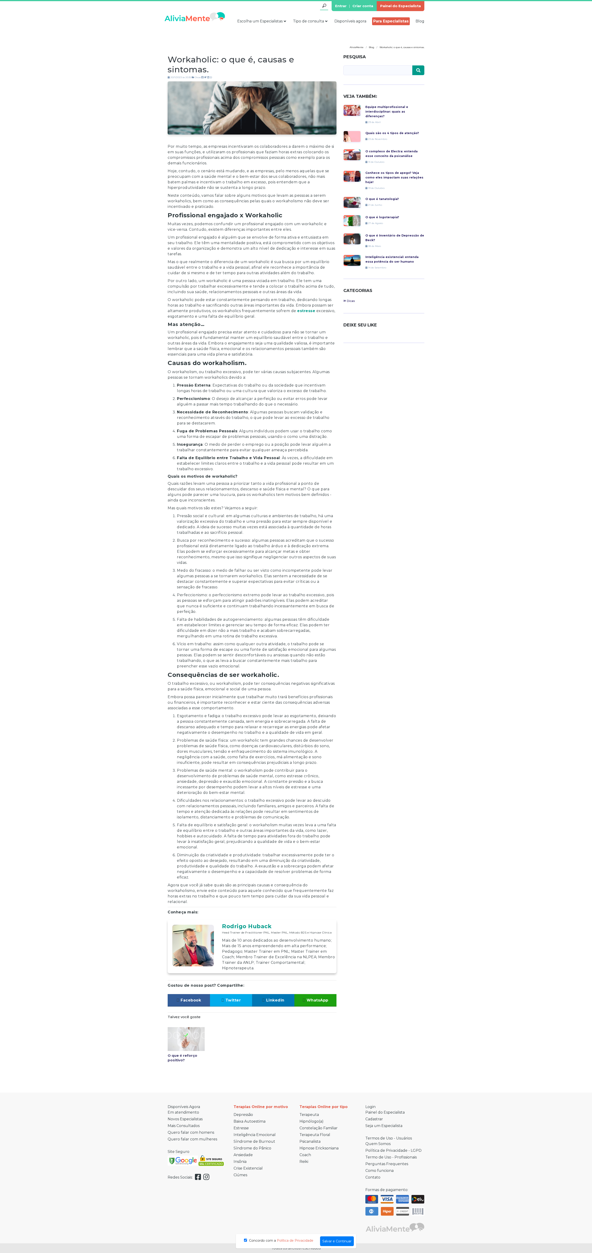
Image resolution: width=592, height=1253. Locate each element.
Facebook (190, 1000)
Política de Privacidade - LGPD (393, 1150)
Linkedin (274, 1000)
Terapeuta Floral (314, 1135)
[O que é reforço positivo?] (186, 1039)
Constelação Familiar (318, 1128)
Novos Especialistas (185, 1119)
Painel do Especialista (400, 6)
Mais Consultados (184, 1126)
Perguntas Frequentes (386, 1164)
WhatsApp (316, 1000)
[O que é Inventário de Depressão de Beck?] (352, 238)
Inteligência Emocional (255, 1135)
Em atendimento (183, 1112)
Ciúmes (240, 1175)
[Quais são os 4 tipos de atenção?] (352, 136)
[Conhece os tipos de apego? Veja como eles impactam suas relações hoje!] (352, 176)
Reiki (303, 1161)
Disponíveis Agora (184, 1107)
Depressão (243, 1114)
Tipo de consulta (308, 21)
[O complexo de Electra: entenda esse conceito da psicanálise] (352, 154)
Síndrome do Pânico (252, 1148)
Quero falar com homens (191, 1132)
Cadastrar (374, 1119)
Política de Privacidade (295, 1240)
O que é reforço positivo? (182, 1057)
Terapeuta (309, 1114)
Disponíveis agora (350, 21)
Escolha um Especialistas (260, 21)
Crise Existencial (248, 1168)
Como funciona (379, 1170)
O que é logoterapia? (382, 217)
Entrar (341, 6)
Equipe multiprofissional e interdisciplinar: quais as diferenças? (386, 111)
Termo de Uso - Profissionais (391, 1157)
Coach (305, 1155)
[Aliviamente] (394, 1227)
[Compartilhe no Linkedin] (208, 77)
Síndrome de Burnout (254, 1141)
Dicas (198, 77)
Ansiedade (243, 1155)
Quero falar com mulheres (192, 1139)
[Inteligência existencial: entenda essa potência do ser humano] (352, 260)
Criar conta (362, 6)
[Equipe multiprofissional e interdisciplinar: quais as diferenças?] (352, 110)
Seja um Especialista (383, 1126)
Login (370, 1107)
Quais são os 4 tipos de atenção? (392, 133)
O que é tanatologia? (382, 199)
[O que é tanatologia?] (352, 202)
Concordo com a (280, 1240)
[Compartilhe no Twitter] (205, 77)
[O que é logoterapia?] (352, 220)
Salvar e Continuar (337, 1241)
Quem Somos (378, 1144)
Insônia (240, 1161)
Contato (372, 1177)
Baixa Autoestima (249, 1121)
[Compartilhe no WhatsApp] (211, 77)
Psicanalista (310, 1141)
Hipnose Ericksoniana (319, 1148)
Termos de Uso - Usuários (388, 1138)
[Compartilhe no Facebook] (202, 77)
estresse (306, 311)
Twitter (232, 1000)
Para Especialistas (391, 21)
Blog (420, 21)
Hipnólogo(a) (311, 1121)
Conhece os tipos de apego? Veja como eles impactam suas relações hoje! (394, 177)
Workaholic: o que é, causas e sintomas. (231, 64)
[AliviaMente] (194, 16)
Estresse (241, 1128)
